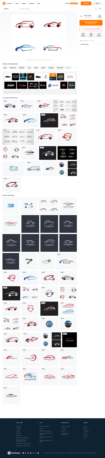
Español (85, 428)
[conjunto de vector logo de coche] (65, 106)
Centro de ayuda (65, 426)
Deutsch (85, 433)
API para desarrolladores (22, 437)
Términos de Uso (70, 453)
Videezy (18, 431)
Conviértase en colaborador (65, 433)
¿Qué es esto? (91, 40)
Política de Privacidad (80, 453)
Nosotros (63, 431)
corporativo (60, 67)
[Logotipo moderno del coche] (13, 168)
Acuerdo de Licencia (45, 426)
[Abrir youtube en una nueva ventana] (38, 453)
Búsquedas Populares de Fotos (46, 437)
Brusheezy (19, 426)
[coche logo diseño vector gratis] (68, 357)
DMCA (41, 428)
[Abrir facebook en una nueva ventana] (23, 453)
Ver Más (71, 85)
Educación (19, 435)
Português (86, 431)
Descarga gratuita (91, 22)
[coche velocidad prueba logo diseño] (11, 357)
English (85, 426)
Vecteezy (18, 428)
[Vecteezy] (4, 3)
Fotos (16, 3)
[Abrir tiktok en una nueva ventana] (33, 453)
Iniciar (97, 3)
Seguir (99, 17)
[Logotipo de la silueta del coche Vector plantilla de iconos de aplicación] (29, 153)
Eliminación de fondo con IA (23, 443)
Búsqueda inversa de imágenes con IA (21, 440)
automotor (13, 67)
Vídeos (24, 3)
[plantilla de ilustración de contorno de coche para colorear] (33, 168)
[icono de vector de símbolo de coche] (49, 224)
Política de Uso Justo (91, 453)
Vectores (9, 3)
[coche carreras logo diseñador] (49, 376)
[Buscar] (96, 9)
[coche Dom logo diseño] (30, 376)
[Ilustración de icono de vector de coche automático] (30, 224)
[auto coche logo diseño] (68, 205)
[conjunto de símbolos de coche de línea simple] (48, 205)
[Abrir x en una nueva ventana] (35, 453)
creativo (69, 67)
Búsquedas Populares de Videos (46, 441)
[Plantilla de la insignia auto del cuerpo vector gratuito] (67, 153)
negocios (21, 67)
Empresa (18, 433)
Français (85, 435)
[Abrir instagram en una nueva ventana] (25, 453)
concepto (50, 67)
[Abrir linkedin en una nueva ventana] (28, 453)
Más (39, 3)
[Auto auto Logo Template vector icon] (10, 106)
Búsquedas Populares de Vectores (46, 433)
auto (5, 67)
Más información (85, 44)
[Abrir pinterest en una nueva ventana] (30, 453)
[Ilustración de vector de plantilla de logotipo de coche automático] (49, 168)
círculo (36, 67)
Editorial (31, 3)
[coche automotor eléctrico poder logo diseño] (68, 376)
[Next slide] (74, 68)
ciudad (43, 67)
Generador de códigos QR (23, 446)
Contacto (63, 428)
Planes (67, 3)
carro (29, 67)
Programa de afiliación (45, 431)
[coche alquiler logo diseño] (11, 376)
